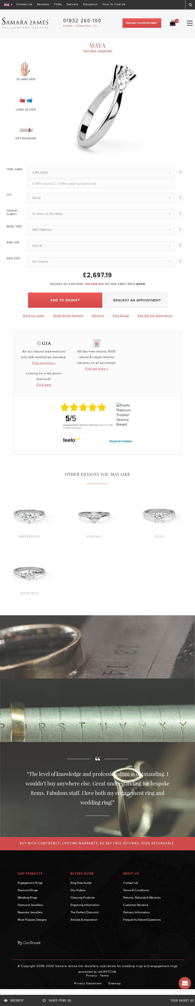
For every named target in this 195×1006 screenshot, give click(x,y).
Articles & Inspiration (84, 919)
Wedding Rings (27, 897)
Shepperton (29, 536)
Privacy (91, 975)
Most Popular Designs (32, 919)
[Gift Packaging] (26, 128)
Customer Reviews (135, 905)
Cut (9, 194)
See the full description (154, 315)
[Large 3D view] (26, 99)
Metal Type (14, 226)
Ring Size (13, 242)
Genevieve (29, 593)
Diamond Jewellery (30, 905)
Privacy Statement (88, 983)
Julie (159, 536)
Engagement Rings (30, 883)
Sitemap (114, 983)
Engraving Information (84, 905)
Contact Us (24, 4)
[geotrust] (29, 943)
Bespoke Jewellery (30, 912)
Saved (60, 1000)
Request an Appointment (141, 23)
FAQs (58, 4)
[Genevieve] (29, 546)
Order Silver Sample (68, 315)
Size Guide (121, 315)
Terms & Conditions (136, 890)
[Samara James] (25, 23)
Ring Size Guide (80, 883)
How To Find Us (113, 4)
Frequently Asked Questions (142, 919)
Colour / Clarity (13, 212)
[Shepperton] (29, 490)
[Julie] (159, 490)
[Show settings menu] (147, 152)
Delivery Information (136, 912)
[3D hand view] (26, 68)
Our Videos (77, 890)
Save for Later (33, 315)
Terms (104, 975)
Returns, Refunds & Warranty (142, 897)
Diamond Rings (28, 890)
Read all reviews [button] (121, 441)
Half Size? (14, 258)
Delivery (72, 4)
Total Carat (15, 169)
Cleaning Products (82, 897)
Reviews (43, 4)
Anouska (94, 536)
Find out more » (43, 363)
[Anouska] (94, 490)
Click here (43, 384)
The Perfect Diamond (84, 912)
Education (90, 4)
